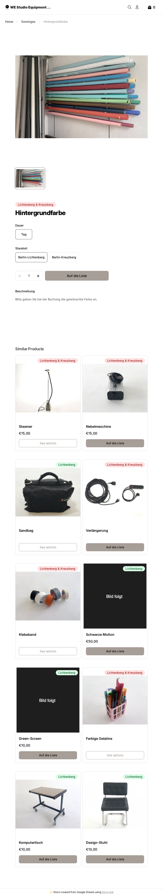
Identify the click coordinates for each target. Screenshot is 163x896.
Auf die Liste (125, 443)
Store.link (108, 892)
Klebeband (27, 634)
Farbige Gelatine (99, 738)
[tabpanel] (81, 97)
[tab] (30, 178)
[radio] (23, 234)
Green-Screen (30, 738)
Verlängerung (97, 530)
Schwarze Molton (100, 634)
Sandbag (26, 530)
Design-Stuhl (96, 842)
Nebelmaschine (98, 426)
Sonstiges (28, 21)
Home (9, 21)
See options (48, 443)
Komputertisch (31, 842)
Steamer (25, 426)
